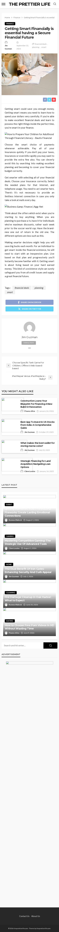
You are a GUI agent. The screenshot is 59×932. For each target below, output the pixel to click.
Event (9, 504)
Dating (9, 621)
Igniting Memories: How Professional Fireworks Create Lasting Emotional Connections (28, 512)
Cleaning (10, 593)
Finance (10, 24)
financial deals (41, 44)
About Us (35, 916)
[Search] (54, 4)
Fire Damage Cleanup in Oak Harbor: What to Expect (28, 598)
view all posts (28, 343)
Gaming (10, 536)
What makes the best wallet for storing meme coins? (37, 444)
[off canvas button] (3, 4)
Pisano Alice (29, 411)
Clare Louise (29, 471)
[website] (29, 348)
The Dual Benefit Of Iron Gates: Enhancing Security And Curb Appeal (28, 570)
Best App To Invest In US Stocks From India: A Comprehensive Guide (37, 425)
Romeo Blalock (15, 520)
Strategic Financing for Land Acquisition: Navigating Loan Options (35, 464)
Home (9, 564)
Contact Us (24, 916)
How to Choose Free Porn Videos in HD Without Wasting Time (29, 627)
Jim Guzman (8, 47)
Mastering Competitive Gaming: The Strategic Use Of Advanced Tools (28, 542)
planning (35, 47)
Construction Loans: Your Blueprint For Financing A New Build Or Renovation (36, 404)
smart (43, 47)
